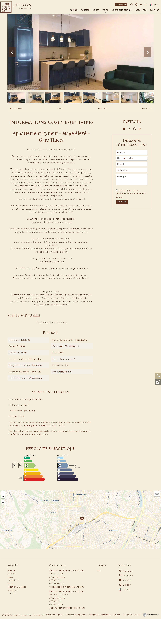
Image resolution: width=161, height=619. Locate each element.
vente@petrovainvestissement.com (66, 586)
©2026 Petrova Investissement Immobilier (23, 614)
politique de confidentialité (129, 193)
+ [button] (3, 492)
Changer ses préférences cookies (103, 614)
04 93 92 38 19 (56, 604)
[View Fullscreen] (3, 502)
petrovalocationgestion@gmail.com (67, 607)
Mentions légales (54, 614)
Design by (131, 614)
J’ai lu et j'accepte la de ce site (131, 193)
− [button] (3, 496)
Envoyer (122, 202)
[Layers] (157, 493)
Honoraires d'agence (75, 614)
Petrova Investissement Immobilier (66, 591)
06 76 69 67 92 (56, 583)
